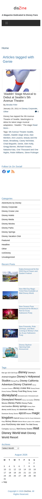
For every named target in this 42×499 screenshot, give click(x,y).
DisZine (27, 491)
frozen (28, 413)
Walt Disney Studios (24, 429)
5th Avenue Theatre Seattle (21, 132)
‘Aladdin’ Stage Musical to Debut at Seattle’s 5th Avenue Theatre (19, 97)
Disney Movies (8, 224)
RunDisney (11, 424)
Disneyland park (33, 396)
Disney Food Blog (19, 391)
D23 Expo (14, 373)
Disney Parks (8, 228)
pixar (4, 424)
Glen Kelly (28, 144)
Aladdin (6, 135)
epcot (22, 413)
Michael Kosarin (24, 147)
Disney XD (15, 409)
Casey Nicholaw (26, 141)
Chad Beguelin (10, 144)
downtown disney (26, 409)
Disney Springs (8, 232)
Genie (20, 144)
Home (5, 48)
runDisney (6, 253)
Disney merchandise (27, 400)
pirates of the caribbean (33, 421)
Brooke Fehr (11, 105)
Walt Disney (12, 429)
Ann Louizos (17, 138)
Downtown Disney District (10, 413)
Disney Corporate (9, 207)
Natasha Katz (9, 150)
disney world (6, 409)
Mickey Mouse (11, 421)
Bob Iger (4, 373)
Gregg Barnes (9, 147)
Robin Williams (17, 152)
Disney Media (8, 219)
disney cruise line (21, 388)
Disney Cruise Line (10, 211)
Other (4, 249)
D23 (9, 373)
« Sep (4, 482)
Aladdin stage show (19, 135)
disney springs (20, 406)
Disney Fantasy (6, 391)
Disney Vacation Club (11, 236)
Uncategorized (8, 257)
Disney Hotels (8, 215)
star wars (21, 424)
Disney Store (31, 406)
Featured (6, 240)
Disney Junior (32, 391)
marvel (16, 418)
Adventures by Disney (11, 203)
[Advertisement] (21, 34)
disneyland (9, 395)
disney (22, 372)
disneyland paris (23, 396)
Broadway (13, 141)
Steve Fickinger (32, 152)
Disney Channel (22, 384)
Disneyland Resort (12, 399)
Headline (6, 244)
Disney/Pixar (15, 381)
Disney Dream (35, 388)
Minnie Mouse (22, 421)
